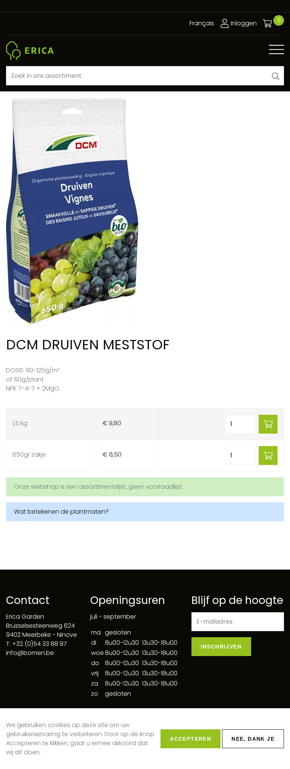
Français (202, 23)
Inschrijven (221, 647)
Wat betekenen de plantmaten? (61, 511)
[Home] (30, 50)
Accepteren (190, 739)
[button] (275, 75)
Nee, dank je (253, 739)
